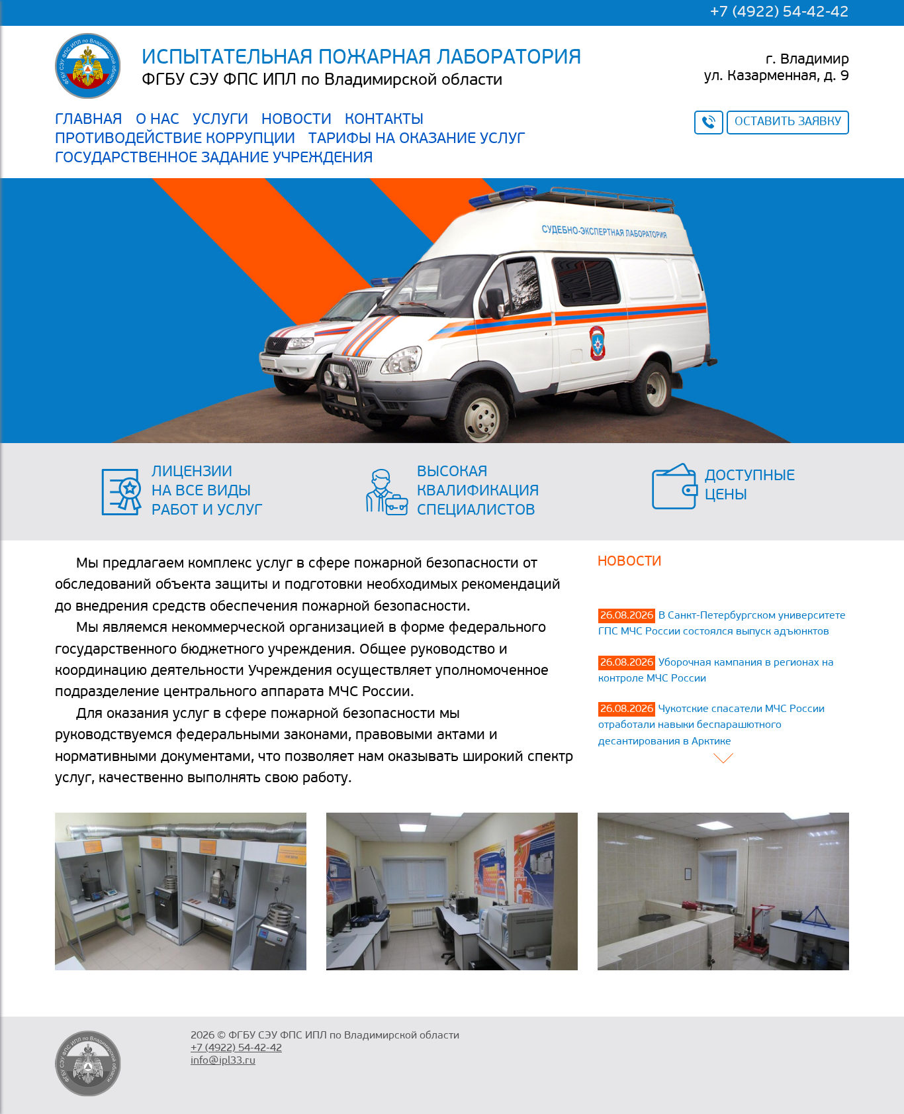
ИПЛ (180, 891)
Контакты (384, 120)
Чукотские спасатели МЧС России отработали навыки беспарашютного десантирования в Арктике (711, 725)
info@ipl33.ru (223, 1061)
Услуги (220, 120)
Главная (88, 120)
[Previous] (723, 760)
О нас (157, 120)
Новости (296, 120)
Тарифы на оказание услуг (416, 139)
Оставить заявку (788, 122)
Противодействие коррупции (175, 139)
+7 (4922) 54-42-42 (779, 13)
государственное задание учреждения (214, 158)
